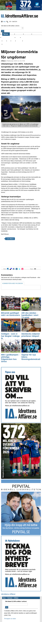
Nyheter (6, 34)
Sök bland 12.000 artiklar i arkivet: (10, 25)
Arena (5, 41)
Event (9, 41)
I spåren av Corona (27, 37)
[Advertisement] (11, 255)
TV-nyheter (27, 41)
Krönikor (13, 34)
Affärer (18, 37)
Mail (4, 21)
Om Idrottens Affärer (9, 37)
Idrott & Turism (7, 44)
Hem (4, 598)
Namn (14, 41)
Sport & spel (20, 34)
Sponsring (20, 41)
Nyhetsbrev (29, 34)
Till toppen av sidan (10, 618)
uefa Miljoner (10, 238)
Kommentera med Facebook (12, 283)
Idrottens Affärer (19, 16)
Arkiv (35, 34)
